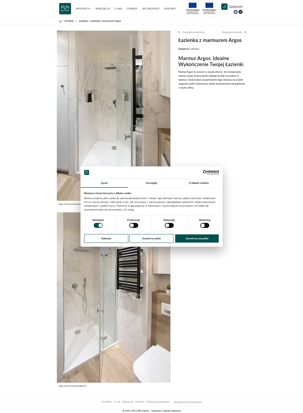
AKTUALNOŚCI (151, 8)
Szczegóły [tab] (151, 183)
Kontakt (139, 402)
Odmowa (106, 238)
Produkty (106, 402)
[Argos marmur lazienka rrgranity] (113, 297)
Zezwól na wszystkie (197, 238)
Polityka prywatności (158, 402)
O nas (118, 8)
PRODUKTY (82, 8)
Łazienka (83, 21)
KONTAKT (170, 8)
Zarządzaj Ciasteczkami (187, 402)
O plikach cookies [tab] (199, 183)
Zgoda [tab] (104, 183)
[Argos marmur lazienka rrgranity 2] (113, 116)
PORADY (132, 8)
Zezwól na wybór (151, 238)
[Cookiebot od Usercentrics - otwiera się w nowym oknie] (205, 172)
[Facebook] (236, 12)
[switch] (133, 225)
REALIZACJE (103, 8)
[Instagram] (240, 12)
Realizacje (127, 402)
